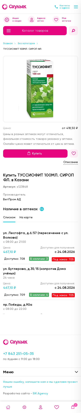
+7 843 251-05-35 (18, 353)
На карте (26, 217)
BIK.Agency (40, 393)
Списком (9, 217)
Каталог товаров (35, 31)
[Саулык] (14, 7)
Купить (37, 153)
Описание (70, 162)
